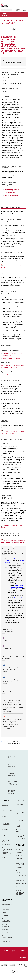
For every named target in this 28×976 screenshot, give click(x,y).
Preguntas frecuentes (18, 871)
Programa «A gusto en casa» (10, 111)
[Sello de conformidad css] (4, 966)
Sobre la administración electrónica (20, 851)
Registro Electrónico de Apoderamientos (6, 920)
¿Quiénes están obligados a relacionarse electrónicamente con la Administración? (14, 190)
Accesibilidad (5, 956)
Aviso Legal (5, 950)
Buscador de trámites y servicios (7, 806)
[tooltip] (17, 9)
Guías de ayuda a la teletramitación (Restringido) (21, 885)
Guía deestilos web (23, 956)
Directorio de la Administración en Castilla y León (21, 837)
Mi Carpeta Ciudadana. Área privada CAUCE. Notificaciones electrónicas (20, 864)
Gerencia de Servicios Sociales (11, 358)
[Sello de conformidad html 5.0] (12, 966)
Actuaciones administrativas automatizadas (6, 931)
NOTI (4, 415)
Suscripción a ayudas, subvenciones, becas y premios (6, 842)
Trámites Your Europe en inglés (6, 823)
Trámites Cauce (6, 819)
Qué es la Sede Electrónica (19, 805)
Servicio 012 (6, 941)
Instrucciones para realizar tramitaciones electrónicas (15, 587)
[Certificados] (14, 972)
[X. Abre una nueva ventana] (14, 29)
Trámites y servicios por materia (7, 811)
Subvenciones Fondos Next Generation (5, 829)
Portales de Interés (7, 904)
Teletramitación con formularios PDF (21, 879)
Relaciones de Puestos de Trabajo (7, 936)
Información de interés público (6, 908)
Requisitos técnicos (21, 875)
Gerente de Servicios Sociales (9, 375)
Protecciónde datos (14, 951)
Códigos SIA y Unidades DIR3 (6, 925)
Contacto (14, 956)
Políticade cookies (23, 951)
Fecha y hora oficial (21, 817)
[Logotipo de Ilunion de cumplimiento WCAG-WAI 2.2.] (22, 966)
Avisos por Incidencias (19, 825)
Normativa (18, 809)
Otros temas (24, 9)
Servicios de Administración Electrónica (20, 857)
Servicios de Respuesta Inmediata (5, 835)
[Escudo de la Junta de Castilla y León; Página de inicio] (4, 7)
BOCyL (4, 858)
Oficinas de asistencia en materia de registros (20, 893)
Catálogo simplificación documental (5, 914)
